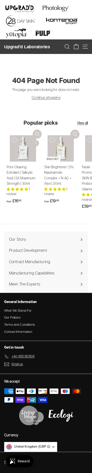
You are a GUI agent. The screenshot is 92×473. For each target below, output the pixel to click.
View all (82, 123)
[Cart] (76, 46)
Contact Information (18, 332)
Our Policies (12, 317)
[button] (18, 189)
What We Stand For (18, 310)
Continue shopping (46, 98)
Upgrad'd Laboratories (27, 47)
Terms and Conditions (19, 324)
